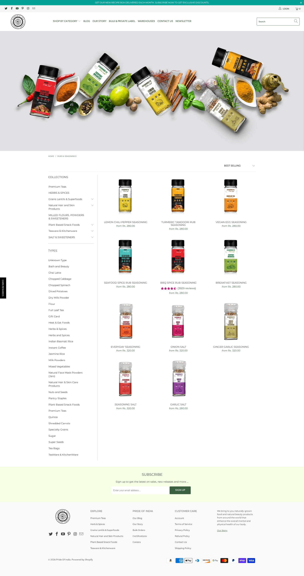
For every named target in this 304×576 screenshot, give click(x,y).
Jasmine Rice (57, 353)
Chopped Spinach (59, 285)
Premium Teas (57, 186)
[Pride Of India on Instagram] (27, 8)
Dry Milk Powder (59, 297)
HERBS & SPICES (59, 192)
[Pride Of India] (26, 21)
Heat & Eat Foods (59, 322)
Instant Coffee (57, 347)
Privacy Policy (182, 530)
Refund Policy (182, 536)
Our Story (99, 21)
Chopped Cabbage (60, 278)
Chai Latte (55, 272)
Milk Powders (57, 360)
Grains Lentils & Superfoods (65, 199)
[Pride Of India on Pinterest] (22, 8)
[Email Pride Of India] (33, 8)
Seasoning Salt (125, 378)
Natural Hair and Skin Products (62, 207)
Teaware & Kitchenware (63, 231)
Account (179, 518)
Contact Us (165, 21)
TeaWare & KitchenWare (63, 454)
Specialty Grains (58, 429)
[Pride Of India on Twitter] (5, 8)
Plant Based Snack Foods (64, 224)
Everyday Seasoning (125, 321)
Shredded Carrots (59, 423)
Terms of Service (183, 524)
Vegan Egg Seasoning (231, 196)
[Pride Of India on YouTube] (16, 8)
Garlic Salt (178, 378)
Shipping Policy (183, 548)
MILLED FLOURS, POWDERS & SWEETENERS (66, 217)
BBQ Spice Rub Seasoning (178, 257)
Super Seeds (56, 442)
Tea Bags (54, 448)
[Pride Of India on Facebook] (11, 8)
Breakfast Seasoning (231, 257)
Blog (86, 21)
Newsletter (183, 21)
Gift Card (54, 316)
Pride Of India (63, 559)
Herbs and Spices (59, 335)
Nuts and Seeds (58, 392)
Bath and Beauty (59, 266)
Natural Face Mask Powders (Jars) (66, 374)
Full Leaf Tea (56, 310)
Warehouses (146, 21)
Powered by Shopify (82, 559)
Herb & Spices (97, 524)
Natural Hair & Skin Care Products (63, 384)
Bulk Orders (139, 530)
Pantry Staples (57, 398)
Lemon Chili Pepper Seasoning (125, 196)
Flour (52, 304)
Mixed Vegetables (59, 366)
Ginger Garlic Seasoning (231, 321)
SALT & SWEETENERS (62, 237)
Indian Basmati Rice (61, 341)
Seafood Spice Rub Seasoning (125, 257)
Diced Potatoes (58, 291)
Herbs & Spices (58, 328)
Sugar (52, 435)
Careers (137, 542)
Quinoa (53, 417)
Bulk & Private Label (122, 21)
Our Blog (137, 518)
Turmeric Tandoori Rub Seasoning (178, 196)
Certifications (140, 536)
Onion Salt (178, 321)
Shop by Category (65, 21)
